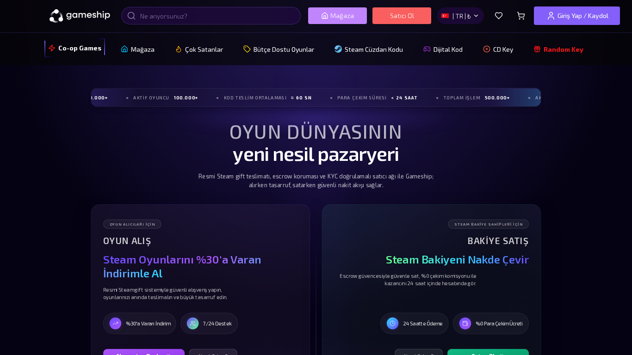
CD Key (503, 49)
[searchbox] (211, 15)
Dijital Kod (448, 49)
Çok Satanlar (204, 49)
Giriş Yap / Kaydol (583, 15)
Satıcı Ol (402, 15)
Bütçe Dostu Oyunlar (284, 49)
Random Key (563, 49)
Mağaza (342, 15)
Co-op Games (79, 48)
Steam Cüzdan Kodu (374, 49)
